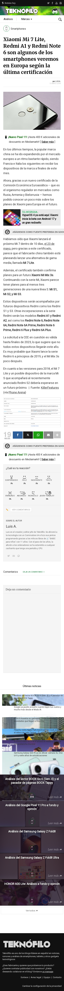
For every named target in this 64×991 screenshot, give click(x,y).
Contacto (57, 977)
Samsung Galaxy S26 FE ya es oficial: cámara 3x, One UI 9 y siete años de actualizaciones (38, 754)
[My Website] (19, 556)
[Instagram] (61, 3)
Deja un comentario (33, 572)
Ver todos (30, 910)
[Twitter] (48, 3)
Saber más (48, 141)
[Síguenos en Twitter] (9, 556)
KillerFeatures (50, 387)
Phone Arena (17, 392)
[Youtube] (56, 3)
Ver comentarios (21, 510)
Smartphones (18, 28)
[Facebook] (52, 3)
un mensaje (47, 971)
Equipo (47, 977)
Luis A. (58, 81)
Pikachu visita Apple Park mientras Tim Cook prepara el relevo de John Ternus (37, 731)
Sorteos (24, 977)
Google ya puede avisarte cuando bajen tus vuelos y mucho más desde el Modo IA (37, 708)
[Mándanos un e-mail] (14, 556)
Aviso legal (36, 977)
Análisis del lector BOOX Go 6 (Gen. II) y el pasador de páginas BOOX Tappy (38, 696)
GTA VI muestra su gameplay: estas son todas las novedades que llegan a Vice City (37, 719)
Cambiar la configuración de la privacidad (42, 986)
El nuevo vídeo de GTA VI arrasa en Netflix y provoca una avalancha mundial (37, 742)
